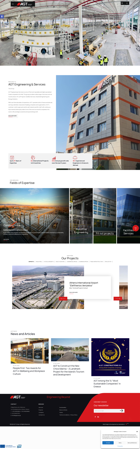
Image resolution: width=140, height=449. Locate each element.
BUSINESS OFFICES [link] (83, 261)
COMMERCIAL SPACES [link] (72, 261)
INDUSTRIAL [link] (39, 261)
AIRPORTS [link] (31, 261)
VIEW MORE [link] (6, 239)
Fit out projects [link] (105, 233)
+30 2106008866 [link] (25, 411)
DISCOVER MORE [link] (73, 292)
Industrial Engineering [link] (81, 230)
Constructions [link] (11, 225)
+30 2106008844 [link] (16, 411)
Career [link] (61, 412)
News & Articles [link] (63, 410)
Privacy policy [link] (120, 446)
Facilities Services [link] (128, 232)
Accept (108, 443)
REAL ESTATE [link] (108, 261)
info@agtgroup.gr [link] (16, 415)
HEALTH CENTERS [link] (60, 261)
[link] (2, 16)
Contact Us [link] (42, 415)
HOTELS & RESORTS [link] (49, 261)
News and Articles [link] (23, 334)
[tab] (31, 261)
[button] (137, 431)
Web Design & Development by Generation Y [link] (114, 424)
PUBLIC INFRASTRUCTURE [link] (96, 261)
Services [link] (41, 407)
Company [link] (41, 412)
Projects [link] (41, 410)
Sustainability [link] (62, 407)
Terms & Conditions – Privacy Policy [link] (68, 415)
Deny (120, 443)
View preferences (132, 443)
